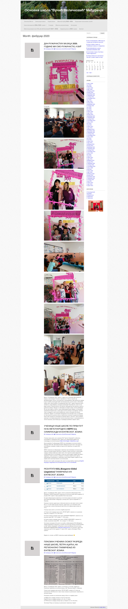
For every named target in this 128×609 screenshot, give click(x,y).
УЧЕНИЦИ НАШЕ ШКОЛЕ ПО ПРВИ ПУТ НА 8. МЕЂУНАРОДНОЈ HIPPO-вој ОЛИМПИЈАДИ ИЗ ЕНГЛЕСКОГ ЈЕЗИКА (63, 428)
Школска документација (62, 25)
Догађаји (89, 193)
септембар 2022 (91, 135)
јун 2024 (89, 108)
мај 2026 (89, 86)
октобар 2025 (90, 96)
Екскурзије (74, 25)
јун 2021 (89, 154)
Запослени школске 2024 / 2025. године (35, 25)
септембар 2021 (91, 151)
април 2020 (90, 170)
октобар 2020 (90, 164)
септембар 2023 (91, 120)
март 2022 (89, 142)
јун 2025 (89, 99)
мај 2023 (89, 125)
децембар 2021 (91, 147)
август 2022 (90, 136)
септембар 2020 (91, 166)
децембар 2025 (91, 93)
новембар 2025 (91, 95)
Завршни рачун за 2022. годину (68, 29)
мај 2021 (89, 156)
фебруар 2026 (90, 90)
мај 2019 (89, 181)
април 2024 (90, 111)
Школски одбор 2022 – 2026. (65, 21)
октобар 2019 (90, 179)
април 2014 (90, 185)
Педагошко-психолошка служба (84, 21)
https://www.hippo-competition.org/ (69, 441)
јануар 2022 (90, 145)
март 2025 (89, 101)
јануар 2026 (90, 92)
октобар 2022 (90, 133)
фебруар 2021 (90, 160)
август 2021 (90, 153)
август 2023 (90, 122)
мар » (90, 72)
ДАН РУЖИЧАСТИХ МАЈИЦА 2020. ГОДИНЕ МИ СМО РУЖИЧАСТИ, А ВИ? (62, 45)
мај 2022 (89, 139)
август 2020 (90, 167)
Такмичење (90, 198)
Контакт (81, 29)
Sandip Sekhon (102, 607)
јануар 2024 (90, 114)
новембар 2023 (91, 117)
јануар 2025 (90, 102)
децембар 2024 (91, 104)
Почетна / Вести (28, 21)
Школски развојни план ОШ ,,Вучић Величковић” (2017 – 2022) (41, 29)
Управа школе (51, 21)
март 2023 (89, 127)
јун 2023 (89, 123)
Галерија (51, 25)
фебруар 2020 (90, 173)
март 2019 (89, 184)
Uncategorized (91, 192)
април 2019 (90, 182)
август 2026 (90, 83)
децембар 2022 (91, 130)
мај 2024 (89, 110)
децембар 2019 (91, 176)
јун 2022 (89, 138)
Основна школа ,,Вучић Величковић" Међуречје (65, 48)
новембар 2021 (91, 148)
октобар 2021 (90, 150)
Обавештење (90, 195)
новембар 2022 (91, 132)
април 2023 (90, 126)
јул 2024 (89, 107)
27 (94, 69)
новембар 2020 (91, 163)
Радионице (90, 196)
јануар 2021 (90, 161)
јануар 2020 (90, 175)
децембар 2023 (91, 116)
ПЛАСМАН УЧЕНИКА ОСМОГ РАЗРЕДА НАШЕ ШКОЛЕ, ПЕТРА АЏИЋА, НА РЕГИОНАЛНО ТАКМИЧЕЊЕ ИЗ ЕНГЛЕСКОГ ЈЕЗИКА (63, 546)
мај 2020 (89, 169)
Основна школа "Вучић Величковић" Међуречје (64, 10)
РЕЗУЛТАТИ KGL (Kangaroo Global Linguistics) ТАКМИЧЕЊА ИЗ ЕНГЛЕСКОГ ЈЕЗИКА (60, 471)
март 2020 (89, 172)
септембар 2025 (91, 98)
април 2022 (90, 141)
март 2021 (89, 159)
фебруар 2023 (90, 129)
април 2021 (90, 157)
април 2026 (90, 88)
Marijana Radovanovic (64, 527)
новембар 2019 (91, 178)
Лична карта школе (40, 21)
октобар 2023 (90, 119)
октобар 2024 (90, 105)
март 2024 (89, 113)
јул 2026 (89, 85)
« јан (87, 72)
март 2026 (89, 89)
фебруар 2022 (90, 144)
